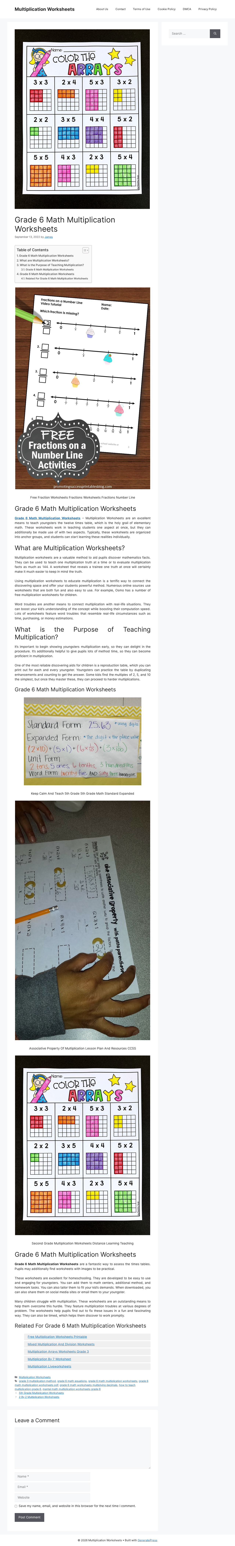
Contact (120, 9)
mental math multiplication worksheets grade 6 (72, 1389)
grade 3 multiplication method (37, 1381)
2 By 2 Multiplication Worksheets (39, 1396)
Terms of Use (141, 9)
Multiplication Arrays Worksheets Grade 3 (58, 1351)
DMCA (187, 9)
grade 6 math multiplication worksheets (112, 1381)
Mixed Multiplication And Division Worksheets (61, 1344)
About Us (102, 9)
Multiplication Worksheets (45, 9)
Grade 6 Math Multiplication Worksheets (46, 255)
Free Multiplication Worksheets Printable (57, 1337)
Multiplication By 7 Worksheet (49, 1359)
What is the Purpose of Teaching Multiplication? (52, 265)
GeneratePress (147, 1540)
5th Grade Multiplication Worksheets (41, 1392)
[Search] (215, 33)
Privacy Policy (207, 9)
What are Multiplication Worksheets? (44, 260)
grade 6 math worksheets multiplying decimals (89, 1385)
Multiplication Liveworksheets (49, 1366)
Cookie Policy (167, 9)
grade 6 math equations (72, 1381)
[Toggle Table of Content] (84, 250)
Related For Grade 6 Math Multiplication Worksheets (57, 278)
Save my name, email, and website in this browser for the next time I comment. (77, 1506)
